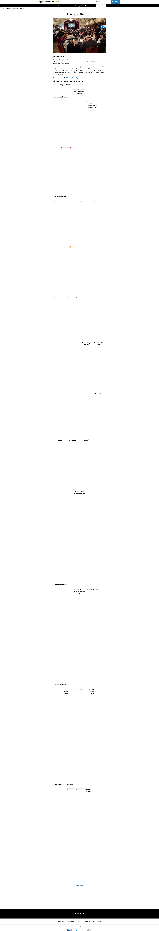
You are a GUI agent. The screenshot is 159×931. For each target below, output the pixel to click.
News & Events (89, 6)
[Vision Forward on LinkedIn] (80, 913)
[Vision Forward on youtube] (83, 913)
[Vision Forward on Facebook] (75, 913)
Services (60, 6)
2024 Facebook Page (72, 78)
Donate (115, 2)
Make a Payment (97, 921)
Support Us (100, 6)
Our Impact (78, 6)
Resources (69, 6)
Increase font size (106, 1)
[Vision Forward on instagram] (78, 913)
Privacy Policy (61, 921)
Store (54, 6)
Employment (70, 921)
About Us (79, 921)
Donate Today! (79, 885)
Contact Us (87, 921)
